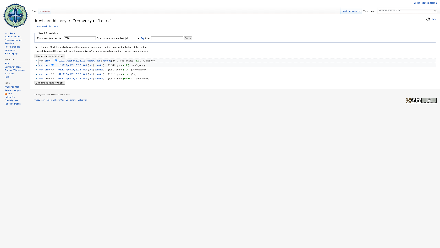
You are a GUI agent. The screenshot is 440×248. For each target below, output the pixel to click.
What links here (12, 87)
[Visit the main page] (15, 14)
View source (355, 11)
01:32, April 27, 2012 (69, 69)
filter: (146, 38)
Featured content (12, 36)
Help (433, 19)
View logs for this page (47, 26)
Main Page (10, 33)
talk (98, 60)
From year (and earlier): (50, 38)
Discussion (44, 11)
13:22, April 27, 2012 (69, 65)
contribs (106, 60)
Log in (417, 3)
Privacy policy (39, 100)
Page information (13, 104)
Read (344, 11)
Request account (429, 3)
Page (34, 11)
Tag (143, 38)
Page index (10, 43)
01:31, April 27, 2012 (69, 78)
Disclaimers (71, 100)
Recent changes (12, 47)
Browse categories (13, 40)
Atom (9, 93)
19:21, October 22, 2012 (71, 60)
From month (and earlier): (110, 38)
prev (47, 60)
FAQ (7, 63)
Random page (11, 53)
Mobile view (82, 100)
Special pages (11, 100)
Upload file (10, 97)
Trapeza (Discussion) (15, 70)
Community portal (13, 67)
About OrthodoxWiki (55, 100)
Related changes (13, 90)
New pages (10, 50)
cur (41, 65)
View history (369, 11)
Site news (9, 74)
